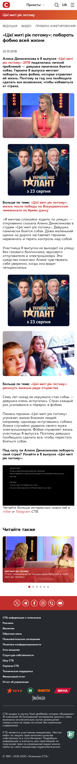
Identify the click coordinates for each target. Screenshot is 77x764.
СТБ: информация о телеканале (22, 617)
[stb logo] (6, 4)
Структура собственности (18, 655)
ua (64, 5)
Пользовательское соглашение (21, 639)
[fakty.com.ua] (44, 691)
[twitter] (17, 603)
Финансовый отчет (14, 676)
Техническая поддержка (18, 671)
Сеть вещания (11, 649)
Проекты (33, 5)
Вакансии (8, 628)
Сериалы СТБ (11, 665)
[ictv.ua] (14, 691)
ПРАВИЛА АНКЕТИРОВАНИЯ (56, 26)
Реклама (8, 623)
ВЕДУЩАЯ (10, 26)
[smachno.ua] (38, 698)
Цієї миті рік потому (19, 15)
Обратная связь (12, 633)
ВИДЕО (26, 26)
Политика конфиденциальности (22, 644)
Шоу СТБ (8, 660)
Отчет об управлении (16, 682)
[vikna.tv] (62, 691)
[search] (57, 5)
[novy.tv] (30, 691)
